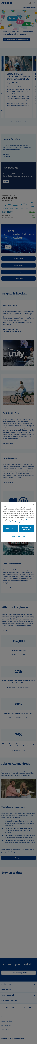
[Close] (34, 505)
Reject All (10, 528)
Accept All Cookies (26, 529)
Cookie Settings (18, 536)
